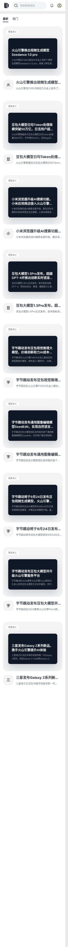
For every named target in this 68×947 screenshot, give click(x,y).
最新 (5, 18)
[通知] (52, 5)
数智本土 (12, 31)
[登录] (59, 5)
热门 (15, 18)
